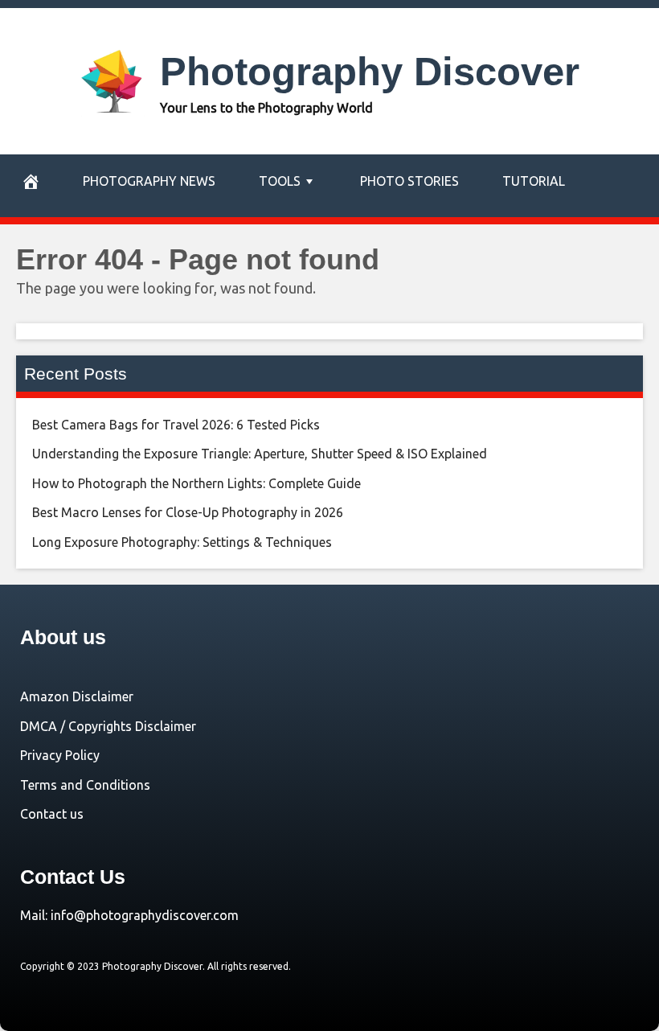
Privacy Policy (60, 755)
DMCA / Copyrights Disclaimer (108, 726)
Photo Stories (409, 181)
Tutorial (533, 181)
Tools (280, 181)
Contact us (52, 814)
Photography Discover (369, 71)
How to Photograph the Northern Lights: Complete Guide (196, 483)
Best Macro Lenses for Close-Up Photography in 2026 (187, 512)
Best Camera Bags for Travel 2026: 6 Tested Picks (176, 424)
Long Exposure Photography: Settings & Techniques (182, 542)
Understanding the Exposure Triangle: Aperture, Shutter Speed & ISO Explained (259, 453)
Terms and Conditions (85, 785)
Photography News (149, 181)
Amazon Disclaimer (76, 696)
